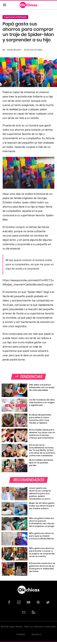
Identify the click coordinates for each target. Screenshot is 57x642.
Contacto (20, 634)
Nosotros (36, 634)
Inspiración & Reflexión (15, 17)
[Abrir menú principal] (4, 5)
